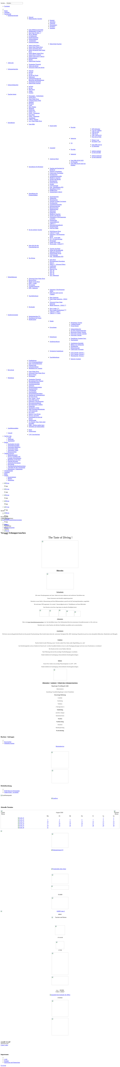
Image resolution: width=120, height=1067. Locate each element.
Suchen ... (3, 3)
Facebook (7, 6)
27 (82, 825)
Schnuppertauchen (9, 527)
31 (47, 827)
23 (113, 823)
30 (113, 825)
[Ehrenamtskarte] (60, 1026)
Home (6, 524)
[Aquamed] (60, 995)
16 (113, 822)
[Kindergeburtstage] (60, 840)
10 (47, 822)
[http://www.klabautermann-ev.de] (60, 858)
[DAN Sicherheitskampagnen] (60, 980)
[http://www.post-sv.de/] (60, 887)
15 (103, 822)
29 (103, 825)
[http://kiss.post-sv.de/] (60, 879)
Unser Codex (4, 1045)
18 (59, 823)
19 (70, 823)
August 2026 (59, 812)
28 (93, 825)
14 (93, 822)
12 (70, 822)
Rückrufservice (60, 746)
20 (82, 823)
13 (82, 822)
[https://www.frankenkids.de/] (60, 870)
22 (103, 823)
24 (47, 825)
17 (47, 823)
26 (70, 825)
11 (59, 822)
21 (93, 823)
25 (59, 825)
